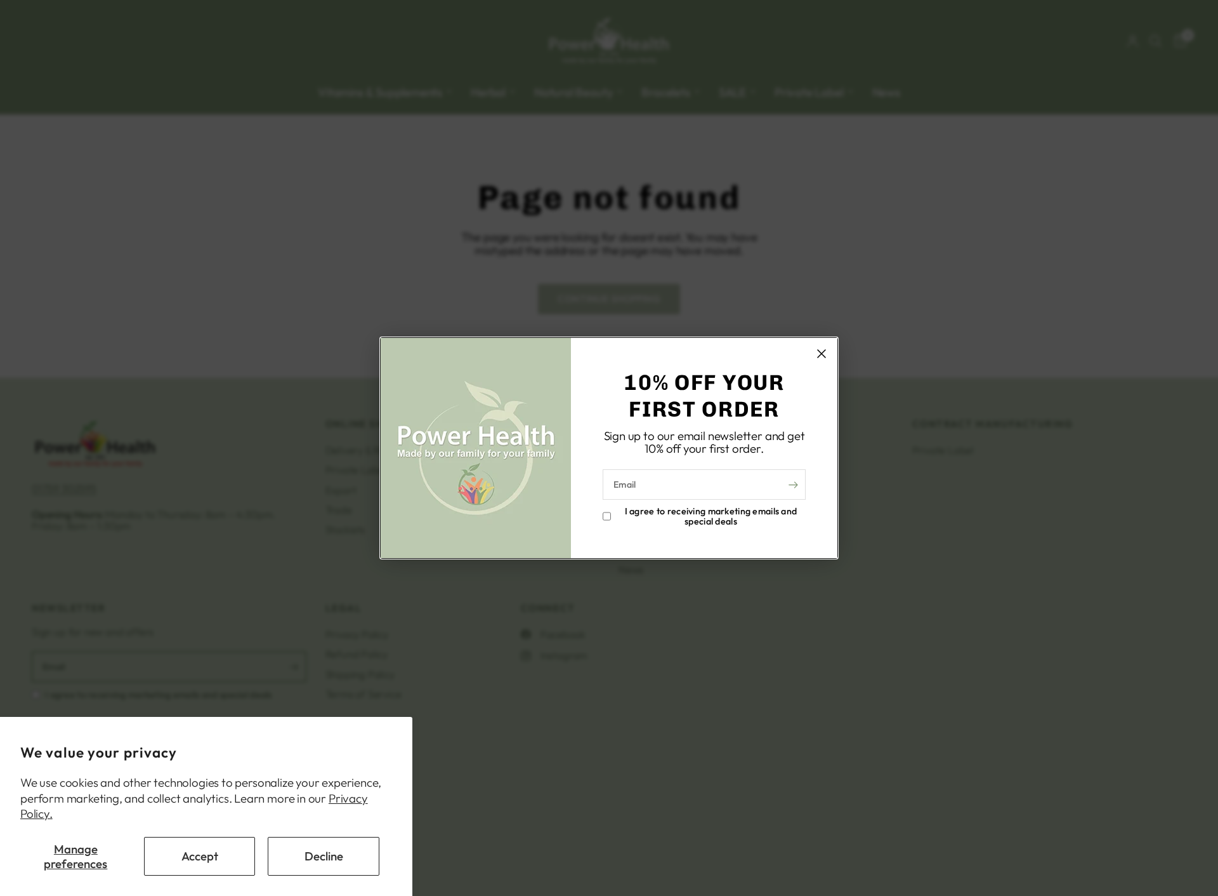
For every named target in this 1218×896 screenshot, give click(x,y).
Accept (199, 856)
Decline (323, 856)
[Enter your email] (793, 484)
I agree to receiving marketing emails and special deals (711, 516)
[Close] (821, 353)
